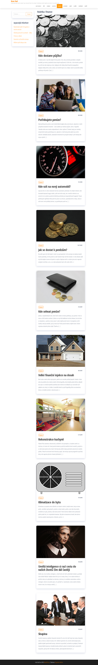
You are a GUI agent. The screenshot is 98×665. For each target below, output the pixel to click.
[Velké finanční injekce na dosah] (60, 351)
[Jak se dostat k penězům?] (60, 226)
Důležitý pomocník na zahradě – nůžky (23, 33)
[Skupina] (60, 609)
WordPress (46, 662)
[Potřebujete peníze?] (60, 95)
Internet (65, 6)
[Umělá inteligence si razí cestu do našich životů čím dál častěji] (60, 542)
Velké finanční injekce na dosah (56, 375)
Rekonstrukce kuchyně (51, 439)
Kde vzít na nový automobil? (54, 186)
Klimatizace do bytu (49, 502)
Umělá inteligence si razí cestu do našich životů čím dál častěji (57, 568)
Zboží (86, 6)
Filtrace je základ (18, 36)
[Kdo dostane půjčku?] (60, 31)
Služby (75, 6)
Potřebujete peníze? (49, 120)
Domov (48, 6)
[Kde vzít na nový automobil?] (60, 162)
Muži (71, 6)
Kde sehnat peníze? (49, 311)
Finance (59, 6)
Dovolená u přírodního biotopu (21, 39)
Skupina (42, 634)
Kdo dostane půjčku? (50, 55)
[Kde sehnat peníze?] (60, 287)
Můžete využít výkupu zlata (20, 42)
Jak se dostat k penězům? (52, 250)
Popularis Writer (59, 662)
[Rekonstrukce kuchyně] (60, 415)
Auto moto (38, 6)
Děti (44, 6)
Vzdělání (81, 6)
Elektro (54, 6)
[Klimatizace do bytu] (60, 478)
